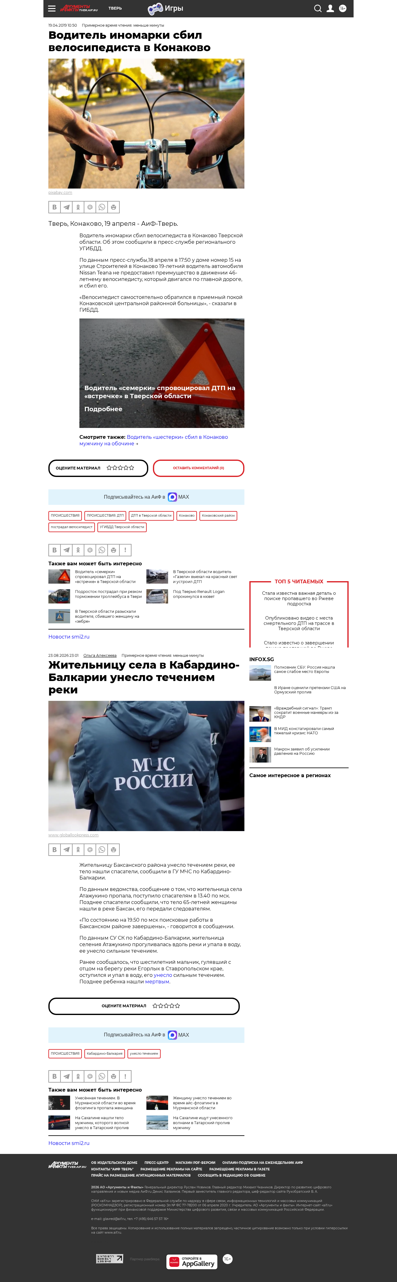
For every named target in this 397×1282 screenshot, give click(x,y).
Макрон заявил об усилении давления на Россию (302, 751)
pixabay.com (60, 192)
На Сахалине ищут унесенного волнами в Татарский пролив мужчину (203, 1122)
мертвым (157, 982)
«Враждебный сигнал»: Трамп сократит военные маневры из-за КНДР (306, 712)
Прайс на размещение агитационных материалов (141, 1175)
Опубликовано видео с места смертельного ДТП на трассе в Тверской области (299, 623)
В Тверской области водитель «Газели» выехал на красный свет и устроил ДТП (205, 576)
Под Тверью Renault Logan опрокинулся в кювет (199, 594)
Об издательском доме (114, 1163)
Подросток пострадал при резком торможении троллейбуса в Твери (108, 594)
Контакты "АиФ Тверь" (112, 1169)
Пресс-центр (156, 1163)
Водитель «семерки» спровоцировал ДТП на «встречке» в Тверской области (159, 392)
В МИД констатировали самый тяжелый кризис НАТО (304, 731)
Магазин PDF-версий (195, 1163)
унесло (163, 975)
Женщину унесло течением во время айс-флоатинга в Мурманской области (202, 1103)
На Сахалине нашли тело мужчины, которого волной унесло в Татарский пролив (102, 1122)
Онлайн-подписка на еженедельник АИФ (262, 1163)
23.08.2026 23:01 (63, 655)
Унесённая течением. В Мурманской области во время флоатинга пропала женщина (105, 1103)
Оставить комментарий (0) (198, 468)
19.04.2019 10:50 (62, 25)
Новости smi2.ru (69, 637)
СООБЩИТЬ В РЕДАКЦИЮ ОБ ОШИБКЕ (231, 1175)
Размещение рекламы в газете (239, 1169)
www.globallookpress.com (73, 835)
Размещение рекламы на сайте (171, 1169)
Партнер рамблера (144, 1259)
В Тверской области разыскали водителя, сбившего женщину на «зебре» (107, 616)
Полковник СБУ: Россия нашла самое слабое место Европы (304, 669)
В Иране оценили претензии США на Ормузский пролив (310, 690)
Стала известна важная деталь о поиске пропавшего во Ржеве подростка (299, 599)
